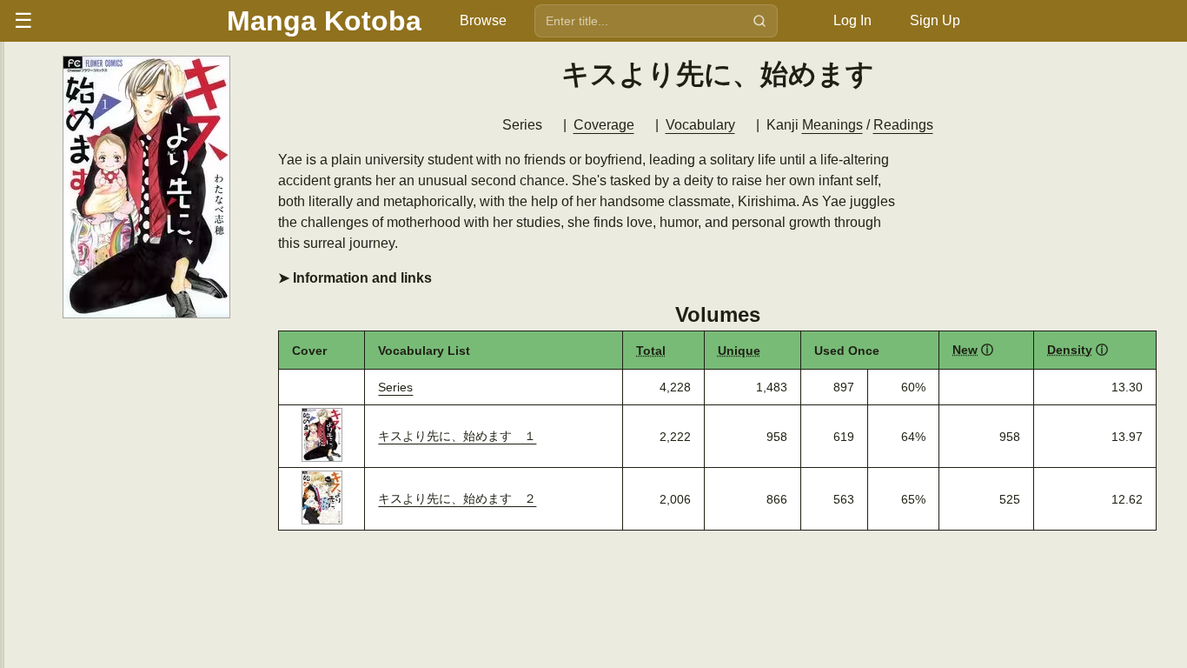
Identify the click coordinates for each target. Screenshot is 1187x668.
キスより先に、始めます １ (457, 436)
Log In (852, 20)
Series (395, 387)
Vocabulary (700, 124)
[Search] (759, 21)
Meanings (832, 124)
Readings (903, 124)
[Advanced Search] (795, 21)
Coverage (604, 124)
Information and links (360, 278)
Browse (483, 20)
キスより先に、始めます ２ (457, 498)
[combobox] (639, 21)
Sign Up (935, 20)
